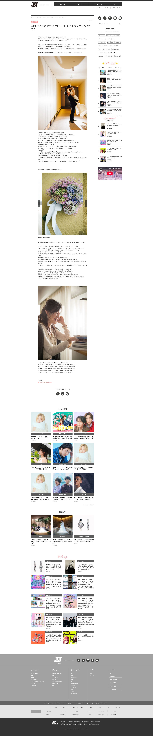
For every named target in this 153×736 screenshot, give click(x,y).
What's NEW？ (34, 673)
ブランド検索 (113, 686)
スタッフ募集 (113, 682)
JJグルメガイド (74, 683)
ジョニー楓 (117, 56)
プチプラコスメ (115, 49)
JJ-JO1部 (101, 56)
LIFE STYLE (96, 4)
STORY (73, 707)
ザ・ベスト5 (34, 679)
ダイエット (101, 39)
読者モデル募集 (113, 679)
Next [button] (86, 203)
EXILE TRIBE (108, 32)
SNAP (32, 677)
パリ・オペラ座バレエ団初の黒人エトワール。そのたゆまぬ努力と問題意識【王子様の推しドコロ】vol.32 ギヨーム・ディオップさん (114, 94)
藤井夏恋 (100, 45)
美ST (100, 707)
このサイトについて (48, 703)
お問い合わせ (90, 703)
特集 (32, 675)
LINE (100, 49)
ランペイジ (118, 42)
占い (105, 7)
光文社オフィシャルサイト (101, 703)
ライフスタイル (75, 670)
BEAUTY (79, 4)
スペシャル (115, 7)
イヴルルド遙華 (102, 42)
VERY (64, 707)
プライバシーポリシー (60, 703)
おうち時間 (107, 39)
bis (108, 707)
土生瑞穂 (110, 45)
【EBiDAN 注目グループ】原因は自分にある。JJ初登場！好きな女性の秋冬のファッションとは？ (114, 110)
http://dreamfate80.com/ (46, 382)
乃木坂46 (110, 52)
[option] (62, 204)
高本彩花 (116, 45)
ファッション (35, 670)
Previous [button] (39, 203)
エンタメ (73, 685)
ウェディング (38, 17)
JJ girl (113, 4)
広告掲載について (80, 703)
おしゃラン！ (93, 675)
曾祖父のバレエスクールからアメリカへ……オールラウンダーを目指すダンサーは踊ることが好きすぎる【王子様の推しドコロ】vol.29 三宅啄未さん (114, 79)
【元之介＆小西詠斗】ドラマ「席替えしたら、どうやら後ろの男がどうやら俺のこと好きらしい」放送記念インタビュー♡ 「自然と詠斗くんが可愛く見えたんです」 (114, 102)
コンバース (101, 32)
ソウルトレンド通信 (109, 56)
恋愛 (72, 689)
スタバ (112, 42)
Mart (91, 707)
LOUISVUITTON (116, 32)
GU (105, 52)
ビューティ (55, 670)
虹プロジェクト (116, 35)
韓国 (53, 675)
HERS (82, 707)
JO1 (113, 39)
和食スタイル (117, 707)
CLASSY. (55, 707)
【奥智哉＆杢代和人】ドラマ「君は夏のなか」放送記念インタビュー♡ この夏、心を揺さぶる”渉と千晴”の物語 (114, 71)
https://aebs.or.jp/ (95, 724)
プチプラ (33, 683)
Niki (103, 49)
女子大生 (108, 49)
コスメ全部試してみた (57, 681)
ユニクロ (100, 52)
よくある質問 (113, 689)
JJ (46, 707)
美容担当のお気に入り (57, 673)
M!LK (105, 45)
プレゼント (33, 685)
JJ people (95, 7)
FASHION (62, 4)
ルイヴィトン (101, 35)
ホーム (32, 17)
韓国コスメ (108, 35)
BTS (114, 52)
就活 (108, 42)
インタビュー (74, 693)
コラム (72, 691)
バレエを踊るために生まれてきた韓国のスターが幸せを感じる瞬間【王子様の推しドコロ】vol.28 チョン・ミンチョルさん (114, 86)
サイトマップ (71, 703)
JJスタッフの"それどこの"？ (37, 681)
